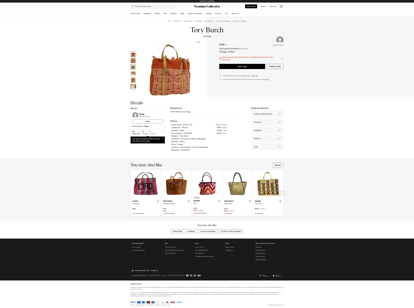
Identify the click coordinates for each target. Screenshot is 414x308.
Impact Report (260, 253)
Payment (257, 122)
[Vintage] (213, 13)
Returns (257, 138)
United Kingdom (140, 305)
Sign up (273, 6)
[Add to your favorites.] (158, 201)
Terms (164, 275)
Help (256, 146)
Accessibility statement (139, 275)
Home (170, 21)
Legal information (155, 275)
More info (244, 48)
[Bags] (186, 13)
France (132, 305)
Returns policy (170, 253)
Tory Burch (177, 21)
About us (258, 247)
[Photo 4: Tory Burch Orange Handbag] (133, 73)
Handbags (198, 21)
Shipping (257, 130)
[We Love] (223, 13)
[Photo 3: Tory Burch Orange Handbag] (133, 67)
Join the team (260, 256)
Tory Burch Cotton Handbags (231, 231)
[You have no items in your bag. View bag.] (281, 6)
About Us (235, 13)
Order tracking (170, 247)
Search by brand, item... (143, 6)
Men (165, 13)
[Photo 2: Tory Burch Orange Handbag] (133, 60)
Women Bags (188, 21)
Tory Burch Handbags (223, 21)
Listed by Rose (278, 45)
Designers (147, 13)
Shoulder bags (209, 21)
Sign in (263, 6)
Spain (163, 305)
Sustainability (260, 250)
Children (173, 13)
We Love (218, 13)
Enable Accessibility (207, 1)
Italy (168, 305)
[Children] (178, 13)
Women (157, 13)
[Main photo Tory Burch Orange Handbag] (133, 54)
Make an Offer (275, 66)
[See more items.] (133, 89)
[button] (281, 6)
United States (150, 305)
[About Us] (240, 13)
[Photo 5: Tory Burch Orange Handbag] (133, 80)
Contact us (229, 250)
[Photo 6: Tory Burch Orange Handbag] (133, 86)
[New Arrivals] (142, 13)
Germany (158, 305)
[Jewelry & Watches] (204, 13)
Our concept (136, 247)
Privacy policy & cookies (176, 275)
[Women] (162, 13)
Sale (226, 13)
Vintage (208, 13)
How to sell (199, 247)
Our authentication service (174, 250)
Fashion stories (260, 259)
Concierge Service (138, 250)
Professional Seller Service (204, 256)
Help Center (229, 247)
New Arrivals (135, 13)
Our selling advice (201, 250)
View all (278, 165)
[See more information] (282, 58)
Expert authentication (263, 114)
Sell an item (251, 6)
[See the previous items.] (133, 51)
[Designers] (153, 13)
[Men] (169, 13)
